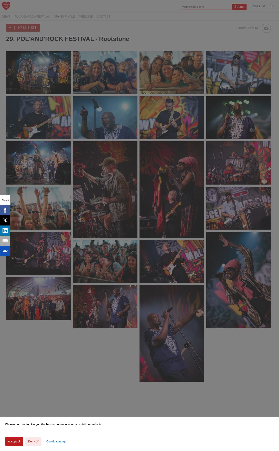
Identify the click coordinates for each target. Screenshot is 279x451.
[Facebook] (5, 210)
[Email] (5, 241)
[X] (5, 220)
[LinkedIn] (5, 231)
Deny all (33, 441)
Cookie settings (56, 441)
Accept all (14, 441)
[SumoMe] (5, 251)
